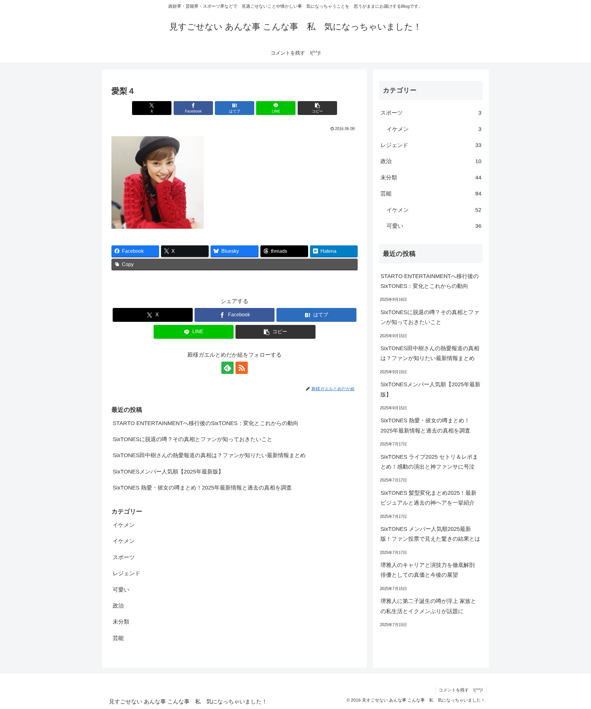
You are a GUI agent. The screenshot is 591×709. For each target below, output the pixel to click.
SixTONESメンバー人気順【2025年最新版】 (168, 472)
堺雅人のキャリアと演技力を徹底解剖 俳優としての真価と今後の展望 (427, 570)
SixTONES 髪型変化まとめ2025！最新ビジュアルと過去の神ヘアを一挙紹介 (428, 498)
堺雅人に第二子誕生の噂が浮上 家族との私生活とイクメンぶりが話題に (428, 606)
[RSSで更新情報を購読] (241, 368)
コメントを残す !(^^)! (461, 689)
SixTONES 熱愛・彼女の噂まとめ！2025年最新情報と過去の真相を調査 (202, 488)
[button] (317, 108)
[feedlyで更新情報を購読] (227, 368)
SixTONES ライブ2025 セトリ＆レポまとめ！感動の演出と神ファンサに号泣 (429, 462)
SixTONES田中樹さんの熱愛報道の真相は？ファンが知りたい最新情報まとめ (209, 455)
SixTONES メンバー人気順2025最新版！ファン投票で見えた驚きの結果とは (430, 534)
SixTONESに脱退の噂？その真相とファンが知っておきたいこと (192, 439)
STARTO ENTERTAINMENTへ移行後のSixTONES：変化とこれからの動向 (206, 423)
